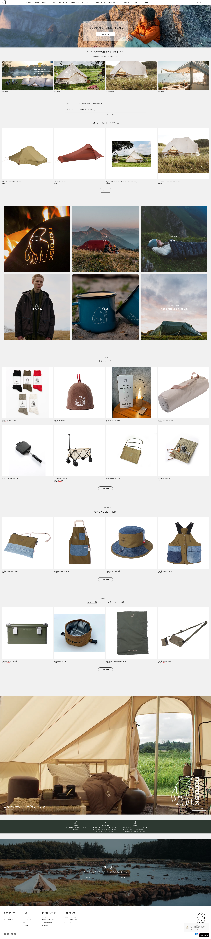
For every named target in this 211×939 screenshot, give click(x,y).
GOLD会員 (119, 602)
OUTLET (89, 2)
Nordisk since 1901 (8, 917)
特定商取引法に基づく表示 (48, 919)
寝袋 (24, 922)
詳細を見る (105, 33)
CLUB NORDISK (114, 2)
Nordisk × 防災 (68, 922)
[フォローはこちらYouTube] (12, 934)
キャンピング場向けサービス (70, 919)
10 (113, 114)
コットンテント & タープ (28, 917)
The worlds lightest (8, 919)
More (105, 190)
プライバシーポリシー (47, 922)
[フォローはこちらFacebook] (5, 934)
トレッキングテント (27, 919)
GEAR (37, 2)
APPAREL (45, 2)
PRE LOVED (100, 2)
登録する (124, 878)
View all (105, 489)
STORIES (136, 2)
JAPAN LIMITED (76, 2)
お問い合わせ (45, 928)
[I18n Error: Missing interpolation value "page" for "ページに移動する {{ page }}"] (117, 114)
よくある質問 (45, 925)
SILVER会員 (105, 602)
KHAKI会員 (92, 602)
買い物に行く (199, 808)
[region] (105, 23)
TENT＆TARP (26, 2)
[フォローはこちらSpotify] (15, 934)
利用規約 (44, 917)
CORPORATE (148, 2)
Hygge (126, 2)
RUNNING (63, 2)
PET (54, 2)
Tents (95, 123)
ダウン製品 (25, 925)
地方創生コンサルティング (70, 917)
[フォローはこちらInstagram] (8, 934)
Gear (104, 123)
